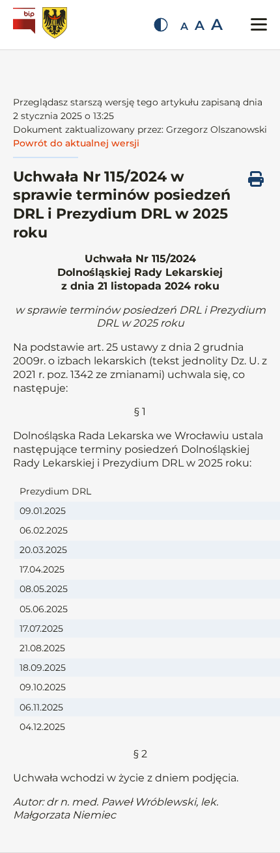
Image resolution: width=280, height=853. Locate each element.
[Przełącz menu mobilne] (259, 24)
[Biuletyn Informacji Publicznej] (25, 25)
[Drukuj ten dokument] (256, 179)
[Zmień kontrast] (161, 25)
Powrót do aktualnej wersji (76, 143)
